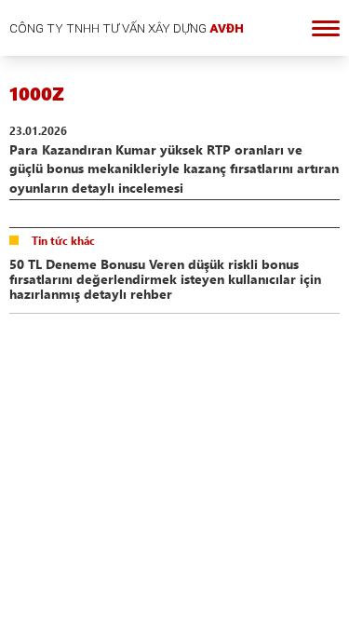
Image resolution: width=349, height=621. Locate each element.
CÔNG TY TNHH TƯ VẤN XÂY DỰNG (126, 27)
